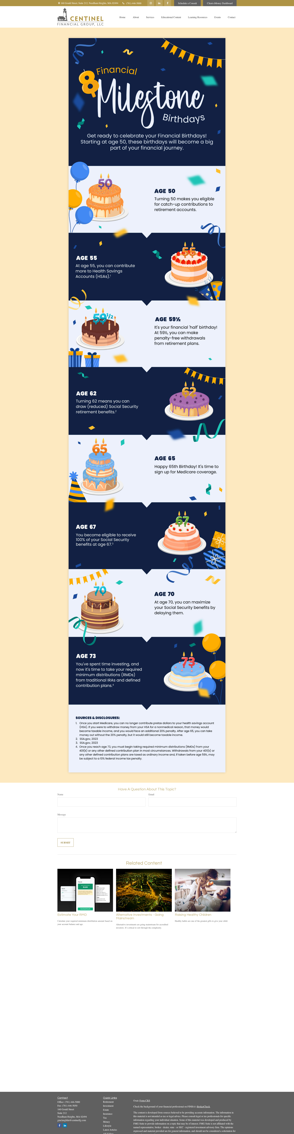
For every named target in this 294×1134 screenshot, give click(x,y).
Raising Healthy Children (193, 915)
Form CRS (144, 1100)
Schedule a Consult (187, 3)
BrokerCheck (203, 1106)
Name (60, 794)
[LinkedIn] (159, 3)
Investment (108, 1105)
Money (106, 1121)
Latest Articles (110, 1129)
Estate (106, 1109)
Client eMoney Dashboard (220, 3)
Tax (105, 1117)
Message (61, 814)
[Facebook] (167, 3)
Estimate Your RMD (72, 915)
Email (151, 794)
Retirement (108, 1101)
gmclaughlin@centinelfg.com (71, 1120)
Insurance (107, 1113)
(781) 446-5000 (133, 3)
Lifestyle (107, 1125)
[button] (122, 17)
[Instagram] (150, 3)
